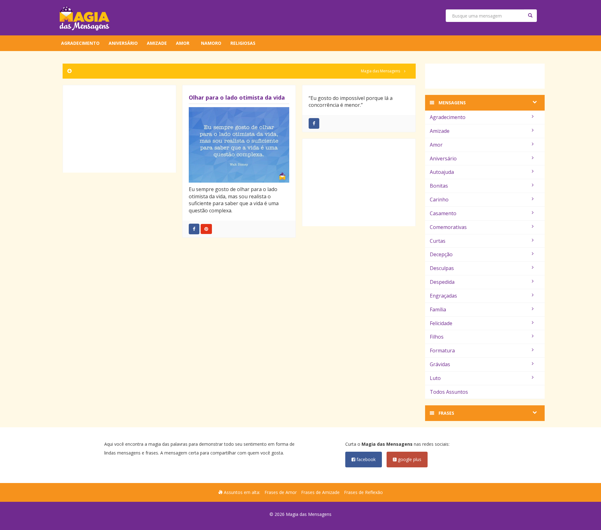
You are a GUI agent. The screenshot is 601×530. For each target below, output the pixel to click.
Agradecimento (80, 43)
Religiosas (242, 43)
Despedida (442, 281)
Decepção (441, 254)
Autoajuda (442, 172)
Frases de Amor (281, 492)
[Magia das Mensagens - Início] (84, 18)
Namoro (211, 43)
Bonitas (439, 185)
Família (438, 309)
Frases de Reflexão (363, 492)
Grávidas (440, 364)
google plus (409, 459)
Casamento (443, 213)
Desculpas (442, 268)
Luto (435, 378)
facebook (365, 459)
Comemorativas (448, 227)
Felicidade (441, 323)
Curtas (437, 240)
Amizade (157, 43)
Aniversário (123, 43)
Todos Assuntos (449, 391)
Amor (182, 43)
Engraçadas (443, 295)
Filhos (437, 336)
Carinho (439, 199)
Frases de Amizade (320, 492)
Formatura (442, 350)
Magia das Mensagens (380, 71)
